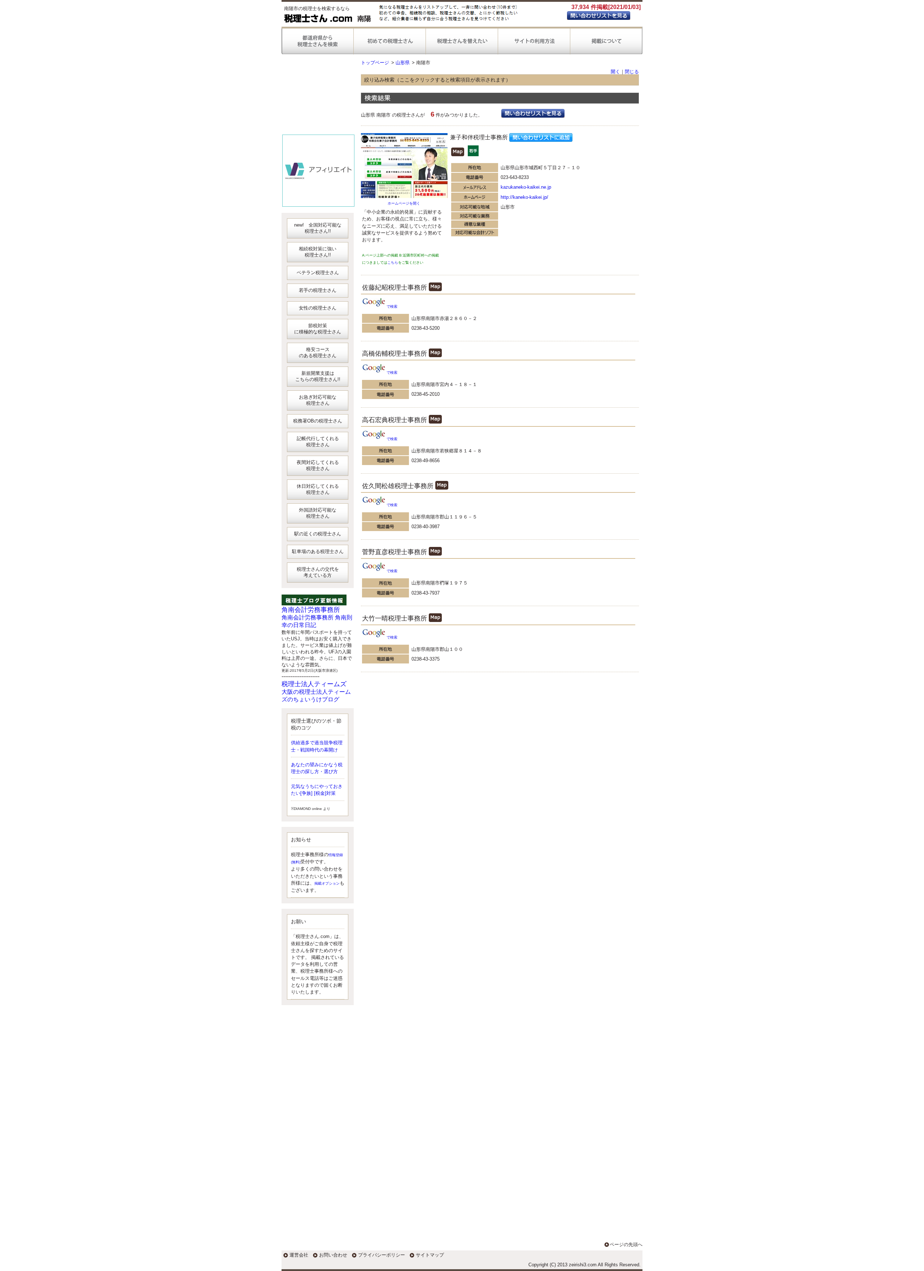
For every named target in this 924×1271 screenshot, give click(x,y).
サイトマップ (430, 1255)
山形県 (403, 62)
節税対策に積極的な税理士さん (317, 328)
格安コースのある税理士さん (317, 352)
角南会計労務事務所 (311, 609)
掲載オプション (327, 883)
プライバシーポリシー (381, 1255)
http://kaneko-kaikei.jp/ (524, 197)
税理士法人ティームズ (314, 684)
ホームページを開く (404, 203)
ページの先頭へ (626, 1244)
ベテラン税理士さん (318, 272)
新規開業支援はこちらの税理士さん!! (317, 376)
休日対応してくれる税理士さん (318, 489)
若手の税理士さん (317, 290)
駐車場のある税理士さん (318, 551)
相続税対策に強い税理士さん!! (317, 252)
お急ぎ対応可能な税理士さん (317, 400)
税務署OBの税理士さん (317, 421)
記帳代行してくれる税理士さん (318, 441)
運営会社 (298, 1255)
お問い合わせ (333, 1255)
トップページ (375, 62)
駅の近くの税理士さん (317, 533)
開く (615, 71)
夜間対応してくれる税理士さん (318, 465)
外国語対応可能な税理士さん (317, 513)
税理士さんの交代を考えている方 (318, 572)
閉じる (632, 71)
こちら (392, 262)
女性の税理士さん (317, 308)
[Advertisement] (318, 98)
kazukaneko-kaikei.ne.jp (526, 187)
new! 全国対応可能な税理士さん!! (317, 228)
